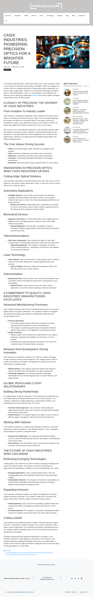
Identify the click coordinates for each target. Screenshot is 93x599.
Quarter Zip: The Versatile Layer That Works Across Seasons (80, 93)
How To (34, 15)
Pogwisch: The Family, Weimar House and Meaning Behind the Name (81, 111)
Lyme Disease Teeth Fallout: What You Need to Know (21, 554)
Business (8, 15)
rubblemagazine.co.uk (24, 592)
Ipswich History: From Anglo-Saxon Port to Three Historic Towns (81, 140)
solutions (35, 95)
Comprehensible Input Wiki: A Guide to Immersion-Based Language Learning (81, 131)
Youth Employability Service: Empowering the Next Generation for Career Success (29, 552)
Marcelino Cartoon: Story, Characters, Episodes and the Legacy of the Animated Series (80, 121)
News (41, 15)
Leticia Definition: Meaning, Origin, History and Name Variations (81, 102)
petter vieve (7, 67)
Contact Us (81, 15)
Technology (50, 15)
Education (18, 15)
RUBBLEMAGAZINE (47, 579)
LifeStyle (59, 15)
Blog (67, 15)
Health (26, 15)
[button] (6, 21)
